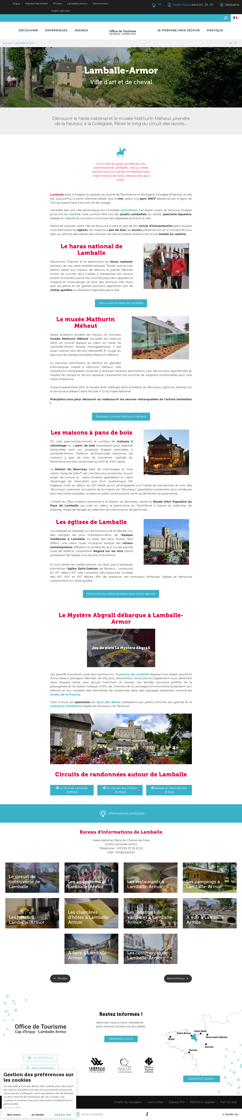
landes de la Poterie (65, 694)
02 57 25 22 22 (43, 1058)
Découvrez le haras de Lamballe (121, 303)
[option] (193, 1114)
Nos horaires (42, 1068)
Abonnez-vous (121, 1038)
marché (74, 214)
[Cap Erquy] (40, 1029)
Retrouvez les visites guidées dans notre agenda (121, 593)
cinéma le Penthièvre (66, 706)
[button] (28, 30)
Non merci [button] (14, 1114)
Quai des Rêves (108, 702)
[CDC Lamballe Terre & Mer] (97, 1065)
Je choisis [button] (37, 1114)
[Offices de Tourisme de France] (149, 1065)
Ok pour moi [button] (63, 1114)
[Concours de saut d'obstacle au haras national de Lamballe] (121, 739)
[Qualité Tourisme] (125, 1065)
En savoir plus (12, 1107)
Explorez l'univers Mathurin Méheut (121, 416)
